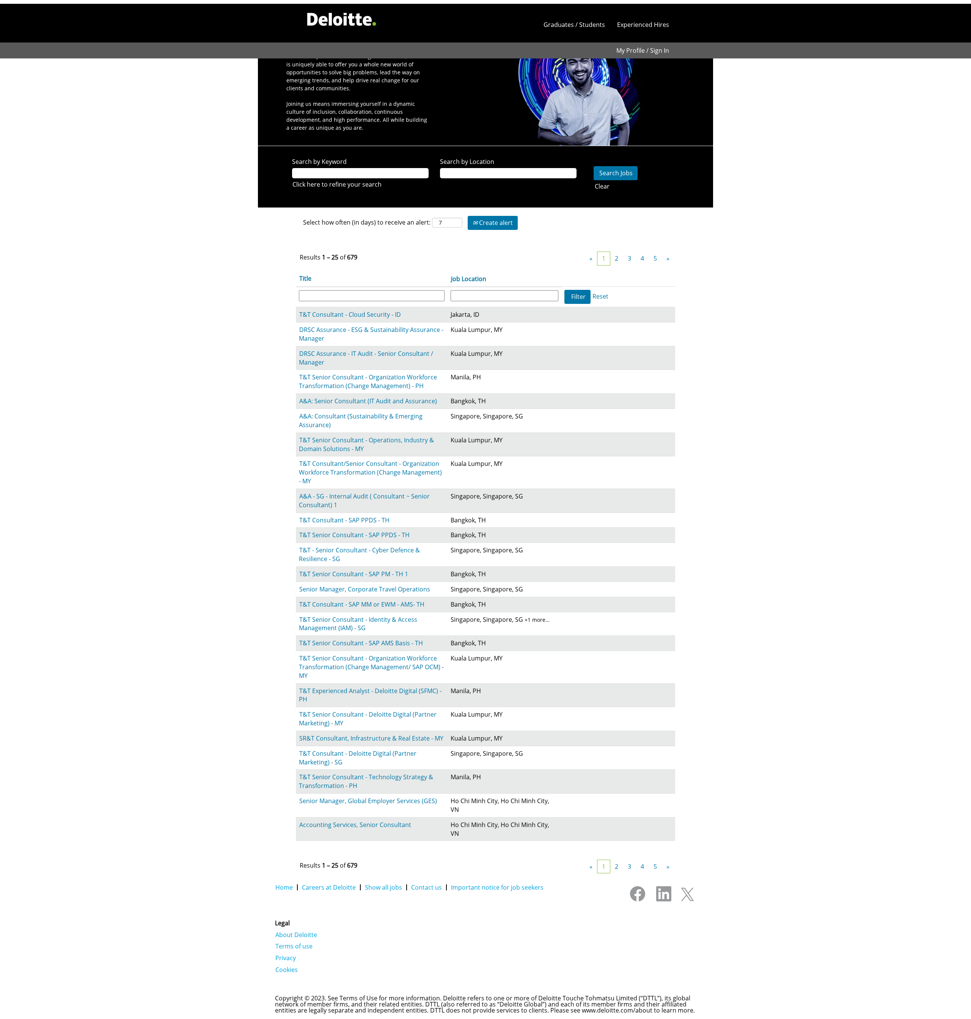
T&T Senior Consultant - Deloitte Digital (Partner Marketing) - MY (368, 718)
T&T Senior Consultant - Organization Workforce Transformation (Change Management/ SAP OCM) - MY (371, 667)
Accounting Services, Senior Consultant (355, 825)
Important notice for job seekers (497, 887)
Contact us (426, 887)
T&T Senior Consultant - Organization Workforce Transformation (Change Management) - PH (368, 381)
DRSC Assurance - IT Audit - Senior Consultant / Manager (366, 357)
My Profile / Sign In (642, 50)
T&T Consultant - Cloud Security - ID (350, 314)
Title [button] (305, 278)
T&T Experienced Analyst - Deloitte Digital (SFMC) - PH (370, 695)
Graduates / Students (574, 24)
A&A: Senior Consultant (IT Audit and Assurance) (368, 401)
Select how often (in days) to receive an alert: (367, 222)
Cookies (286, 969)
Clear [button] (602, 186)
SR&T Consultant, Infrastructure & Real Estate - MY (371, 738)
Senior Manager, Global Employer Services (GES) (368, 801)
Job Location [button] (468, 279)
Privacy (285, 958)
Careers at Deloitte (329, 887)
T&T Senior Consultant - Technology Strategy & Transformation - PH (366, 781)
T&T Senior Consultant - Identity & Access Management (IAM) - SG (358, 623)
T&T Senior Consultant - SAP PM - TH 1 (353, 574)
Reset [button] (600, 296)
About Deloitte (296, 934)
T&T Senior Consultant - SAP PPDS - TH (354, 535)
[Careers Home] (342, 19)
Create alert (495, 223)
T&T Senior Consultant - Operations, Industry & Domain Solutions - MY (366, 444)
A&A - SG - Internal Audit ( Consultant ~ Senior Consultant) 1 (364, 500)
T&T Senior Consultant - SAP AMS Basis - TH (361, 643)
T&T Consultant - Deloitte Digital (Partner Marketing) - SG (357, 757)
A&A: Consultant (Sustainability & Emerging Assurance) (361, 420)
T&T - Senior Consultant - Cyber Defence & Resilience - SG (359, 554)
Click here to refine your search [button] (337, 184)
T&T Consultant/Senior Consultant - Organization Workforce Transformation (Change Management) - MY (370, 472)
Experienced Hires (643, 24)
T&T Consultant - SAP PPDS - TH (344, 520)
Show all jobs (383, 887)
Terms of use (294, 946)
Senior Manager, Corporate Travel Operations (364, 589)
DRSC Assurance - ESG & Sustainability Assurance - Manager (371, 334)
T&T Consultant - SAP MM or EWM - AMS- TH (361, 604)
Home (284, 887)
